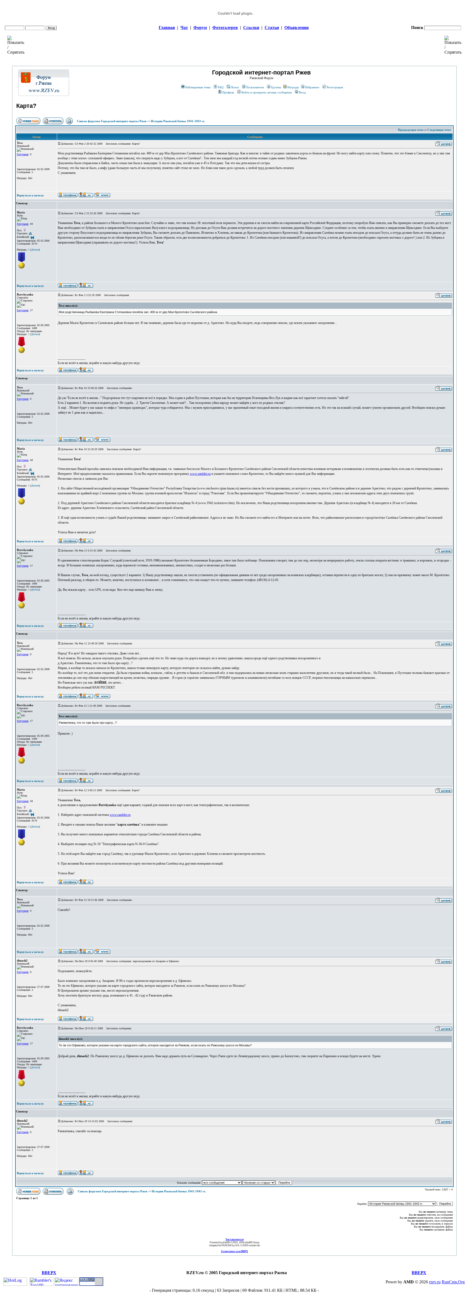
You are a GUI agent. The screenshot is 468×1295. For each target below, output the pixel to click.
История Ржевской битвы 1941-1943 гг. (178, 121)
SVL (237, 1245)
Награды (293, 87)
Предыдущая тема (411, 129)
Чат (184, 27)
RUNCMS (227, 1245)
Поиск (235, 87)
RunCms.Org (453, 1282)
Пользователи (255, 87)
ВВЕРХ (49, 1272)
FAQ (220, 87)
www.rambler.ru (200, 474)
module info (254, 1245)
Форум (200, 27)
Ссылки (251, 27)
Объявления (296, 27)
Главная (167, 27)
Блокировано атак (234, 1251)
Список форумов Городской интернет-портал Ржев (112, 121)
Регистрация (335, 87)
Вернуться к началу (30, 195)
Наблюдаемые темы (197, 87)
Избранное (312, 87)
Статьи (272, 27)
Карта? (26, 105)
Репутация (22, 154)
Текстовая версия (234, 1239)
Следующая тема (439, 129)
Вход (302, 92)
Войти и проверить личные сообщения (266, 92)
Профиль (228, 92)
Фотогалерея (225, 27)
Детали (35, 249)
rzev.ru (435, 1282)
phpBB (226, 1242)
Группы (276, 87)
